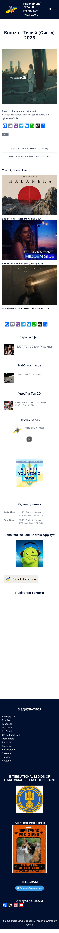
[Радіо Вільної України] (11, 9)
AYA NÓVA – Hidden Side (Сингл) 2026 (22, 263)
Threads (6, 757)
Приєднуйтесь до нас (30, 888)
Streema (6, 753)
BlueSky (6, 720)
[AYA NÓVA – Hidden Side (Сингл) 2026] (29, 239)
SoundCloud (8, 749)
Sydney (29, 924)
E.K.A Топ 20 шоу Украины (34, 346)
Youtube (6, 760)
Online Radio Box (11, 735)
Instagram (7, 727)
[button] (50, 9)
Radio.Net (7, 746)
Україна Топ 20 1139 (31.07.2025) (30, 148)
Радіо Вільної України (32, 5)
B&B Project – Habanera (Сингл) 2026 (22, 218)
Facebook (7, 723)
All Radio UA (8, 716)
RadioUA (6, 742)
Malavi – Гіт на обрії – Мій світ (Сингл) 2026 (25, 308)
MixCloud (7, 731)
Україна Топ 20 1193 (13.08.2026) (30, 402)
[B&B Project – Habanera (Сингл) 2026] (29, 195)
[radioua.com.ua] (21, 578)
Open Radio (8, 738)
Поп (5, 135)
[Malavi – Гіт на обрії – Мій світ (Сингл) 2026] (29, 284)
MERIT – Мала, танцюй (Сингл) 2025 (28, 156)
